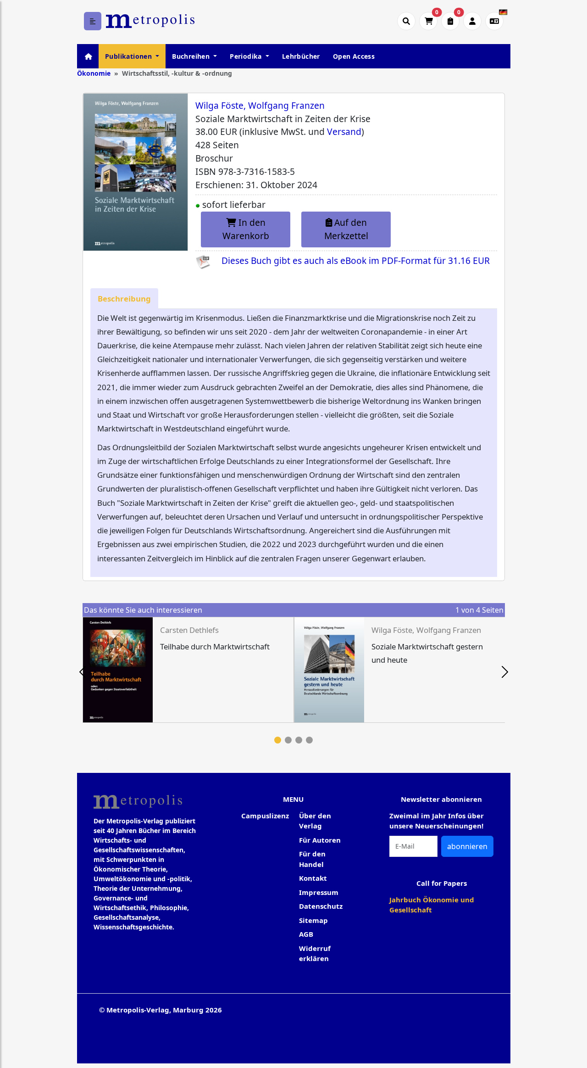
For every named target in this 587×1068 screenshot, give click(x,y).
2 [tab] (288, 740)
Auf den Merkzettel (346, 229)
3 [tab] (298, 740)
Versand (344, 131)
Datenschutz (321, 906)
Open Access (354, 56)
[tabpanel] (188, 670)
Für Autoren (320, 839)
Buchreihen (191, 56)
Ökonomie (94, 73)
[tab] (124, 298)
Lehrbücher (301, 56)
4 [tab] (309, 740)
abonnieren (467, 846)
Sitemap (313, 920)
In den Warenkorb (245, 229)
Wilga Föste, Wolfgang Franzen (260, 105)
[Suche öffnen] (406, 21)
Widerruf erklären (315, 953)
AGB (306, 934)
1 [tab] (277, 740)
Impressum (318, 892)
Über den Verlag (315, 821)
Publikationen (129, 56)
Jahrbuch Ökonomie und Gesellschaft (431, 905)
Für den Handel (312, 859)
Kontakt (313, 878)
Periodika (247, 56)
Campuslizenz (265, 815)
